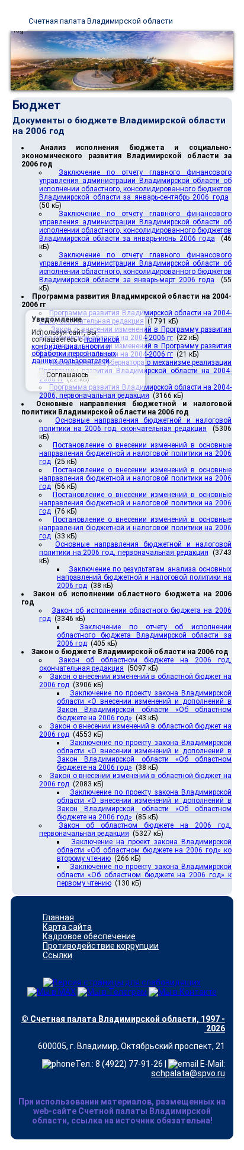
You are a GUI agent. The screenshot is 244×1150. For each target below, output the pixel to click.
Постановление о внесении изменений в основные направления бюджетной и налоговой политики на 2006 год (135, 453)
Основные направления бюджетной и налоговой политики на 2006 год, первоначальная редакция (135, 548)
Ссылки (57, 955)
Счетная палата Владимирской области (100, 21)
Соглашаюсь (67, 375)
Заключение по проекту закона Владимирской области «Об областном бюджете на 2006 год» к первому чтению (144, 874)
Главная (58, 917)
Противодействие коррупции (101, 945)
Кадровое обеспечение (89, 936)
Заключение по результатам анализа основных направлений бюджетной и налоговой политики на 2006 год (144, 577)
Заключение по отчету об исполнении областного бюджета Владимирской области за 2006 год (144, 635)
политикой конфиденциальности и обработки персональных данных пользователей (75, 350)
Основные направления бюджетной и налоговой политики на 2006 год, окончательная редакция (135, 424)
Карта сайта (67, 927)
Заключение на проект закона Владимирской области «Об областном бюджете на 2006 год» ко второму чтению (144, 850)
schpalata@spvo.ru (188, 1073)
